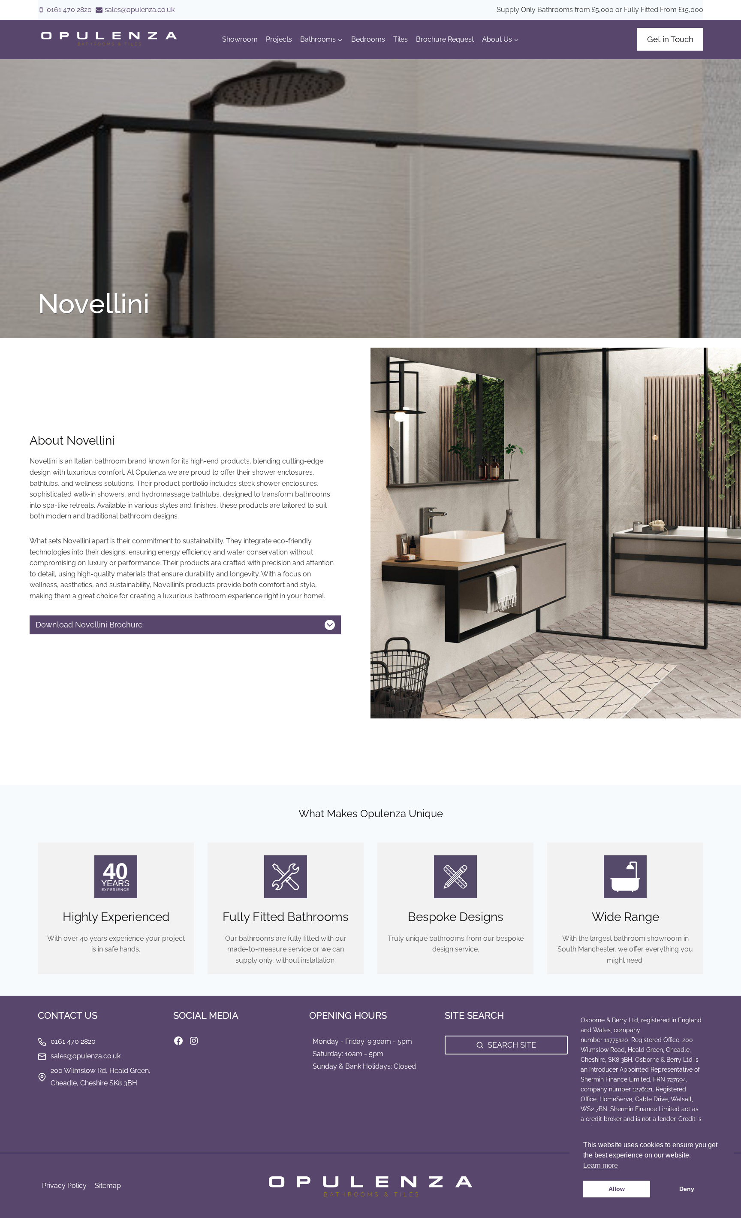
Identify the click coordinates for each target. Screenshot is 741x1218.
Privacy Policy (64, 1186)
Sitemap (108, 1186)
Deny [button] (686, 1188)
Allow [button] (616, 1188)
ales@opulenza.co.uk (87, 1056)
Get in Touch (670, 39)
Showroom (240, 39)
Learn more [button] (600, 1165)
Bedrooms (368, 39)
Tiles (400, 39)
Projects (279, 39)
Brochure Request (445, 39)
